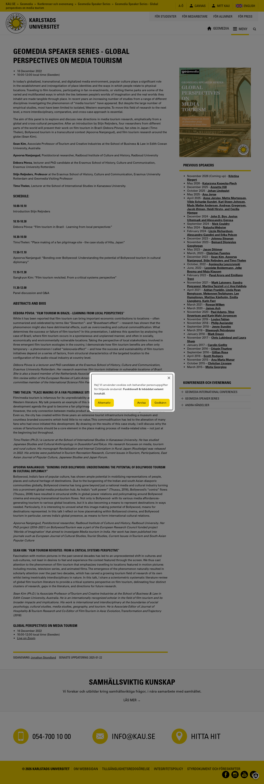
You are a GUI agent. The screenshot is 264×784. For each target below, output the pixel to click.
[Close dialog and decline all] (169, 376)
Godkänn (160, 403)
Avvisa (141, 403)
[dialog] (132, 392)
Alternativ (104, 403)
